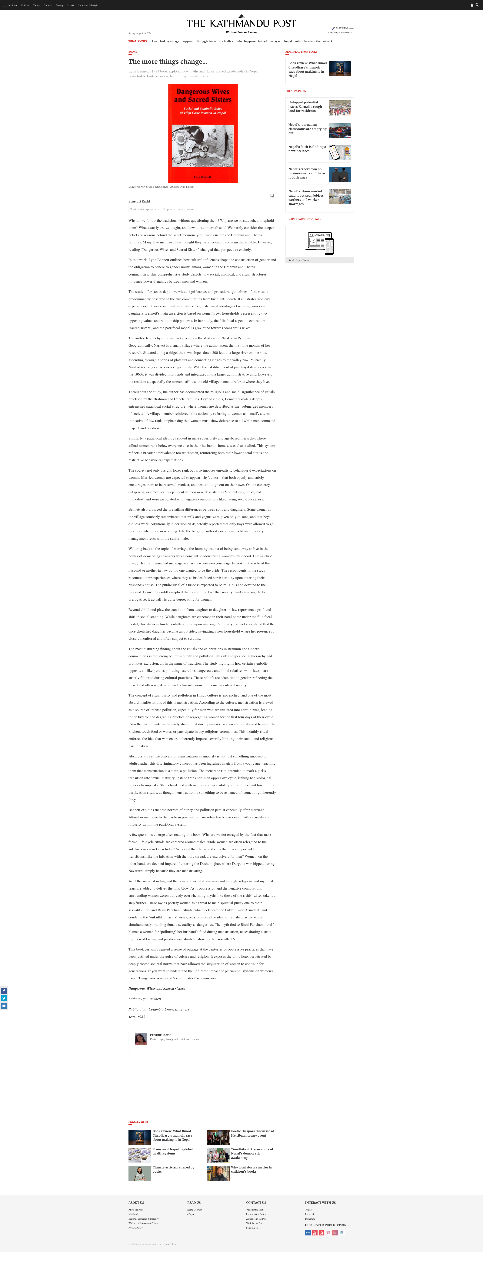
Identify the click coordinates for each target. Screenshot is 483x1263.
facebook (4, 991)
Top (476, 1234)
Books (132, 52)
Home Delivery (194, 1209)
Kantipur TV (342, 1232)
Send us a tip (252, 1227)
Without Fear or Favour (241, 32)
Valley (36, 5)
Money (59, 5)
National (13, 5)
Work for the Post (254, 1223)
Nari (328, 1232)
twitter (4, 998)
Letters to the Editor (256, 1214)
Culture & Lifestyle (88, 5)
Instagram (310, 1218)
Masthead (133, 1214)
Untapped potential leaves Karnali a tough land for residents (305, 106)
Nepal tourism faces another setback (308, 41)
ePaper (190, 1214)
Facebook (309, 1214)
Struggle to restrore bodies (215, 41)
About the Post (135, 1209)
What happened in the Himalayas (258, 41)
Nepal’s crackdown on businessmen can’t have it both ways (306, 173)
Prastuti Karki (139, 201)
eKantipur (308, 1232)
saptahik (315, 1232)
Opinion (48, 5)
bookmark (272, 195)
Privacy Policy (135, 1227)
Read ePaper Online (299, 260)
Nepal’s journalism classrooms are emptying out (307, 129)
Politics (25, 5)
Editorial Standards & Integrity (143, 1218)
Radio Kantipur (335, 1232)
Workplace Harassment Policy (143, 1223)
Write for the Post (254, 1209)
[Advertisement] (202, 1091)
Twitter (308, 1209)
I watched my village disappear (172, 41)
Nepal (321, 1232)
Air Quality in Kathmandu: (341, 32)
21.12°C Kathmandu (345, 27)
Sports (70, 5)
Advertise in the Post (256, 1218)
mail (4, 1006)
